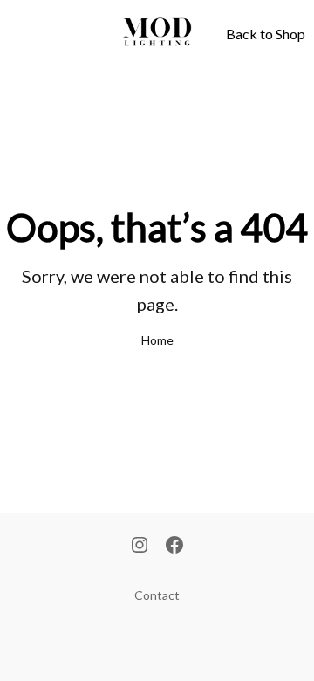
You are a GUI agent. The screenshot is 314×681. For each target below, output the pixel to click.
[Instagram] (139, 546)
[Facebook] (174, 546)
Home (157, 340)
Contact (157, 595)
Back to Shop (265, 33)
